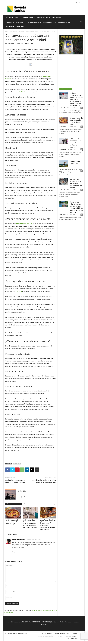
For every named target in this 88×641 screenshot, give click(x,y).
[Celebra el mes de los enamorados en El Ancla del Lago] (13, 512)
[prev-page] (52, 504)
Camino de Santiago (49, 22)
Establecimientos (64, 22)
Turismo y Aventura (34, 22)
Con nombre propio (72, 638)
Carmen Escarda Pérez (66, 169)
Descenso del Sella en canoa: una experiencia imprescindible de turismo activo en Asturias (76, 207)
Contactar (20, 27)
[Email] (32, 469)
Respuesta (15, 552)
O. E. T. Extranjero (47, 633)
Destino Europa (28, 17)
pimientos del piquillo (24, 223)
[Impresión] (37, 469)
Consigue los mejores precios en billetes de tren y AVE (44, 481)
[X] (83, 2)
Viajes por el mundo (43, 17)
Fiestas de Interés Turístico (45, 636)
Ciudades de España (71, 636)
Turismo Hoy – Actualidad (15, 22)
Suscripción (10, 27)
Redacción (11, 43)
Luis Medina (62, 126)
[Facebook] (76, 2)
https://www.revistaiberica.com (25, 494)
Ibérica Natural (59, 636)
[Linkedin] (27, 469)
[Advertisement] (30, 457)
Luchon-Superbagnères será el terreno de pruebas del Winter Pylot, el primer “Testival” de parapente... (76, 99)
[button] (81, 22)
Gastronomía (56, 17)
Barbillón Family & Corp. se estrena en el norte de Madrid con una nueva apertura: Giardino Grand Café (30, 523)
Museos (75, 633)
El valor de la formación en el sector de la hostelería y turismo (75, 143)
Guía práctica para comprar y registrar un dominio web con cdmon (76, 183)
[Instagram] (79, 2)
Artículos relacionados (13, 504)
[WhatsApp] (22, 469)
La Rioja (19, 291)
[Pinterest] (17, 469)
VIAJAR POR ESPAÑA (12, 17)
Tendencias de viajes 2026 (75, 162)
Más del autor (28, 504)
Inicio (6, 31)
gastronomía (17, 463)
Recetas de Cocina (18, 539)
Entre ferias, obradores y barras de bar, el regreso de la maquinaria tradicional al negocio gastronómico (47, 524)
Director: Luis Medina (57, 622)
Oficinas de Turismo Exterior (62, 633)
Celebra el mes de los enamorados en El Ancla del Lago (12, 522)
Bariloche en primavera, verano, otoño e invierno (15, 481)
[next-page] (55, 504)
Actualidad (21, 31)
